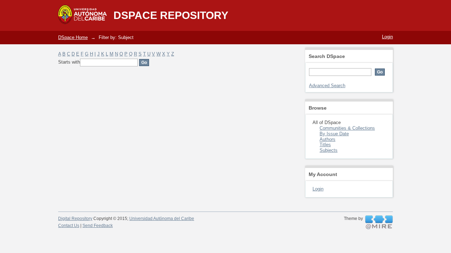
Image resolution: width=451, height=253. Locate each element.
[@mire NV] (379, 222)
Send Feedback (97, 225)
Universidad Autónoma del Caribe (161, 218)
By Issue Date (334, 133)
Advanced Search (327, 85)
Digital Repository (75, 218)
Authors (327, 139)
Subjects (329, 150)
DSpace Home (73, 37)
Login (387, 36)
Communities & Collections (347, 128)
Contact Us (68, 225)
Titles (325, 144)
